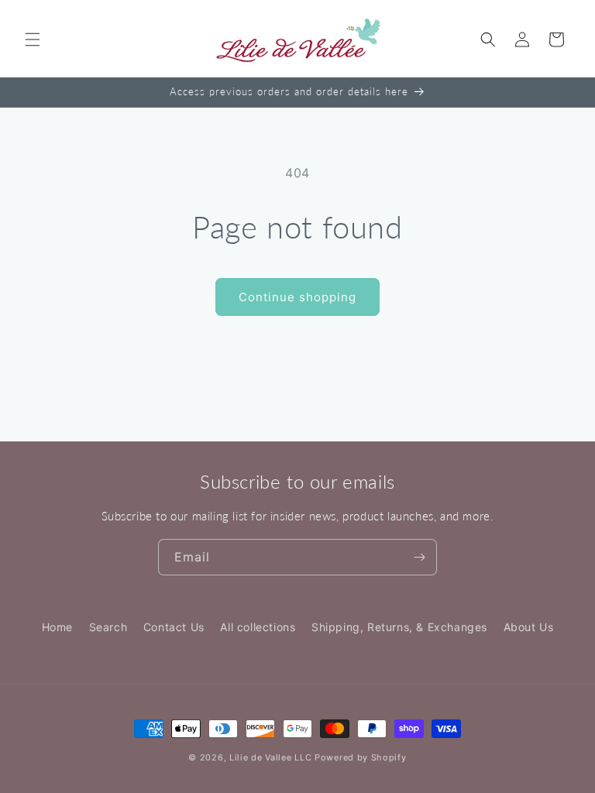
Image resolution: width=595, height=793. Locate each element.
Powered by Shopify (361, 757)
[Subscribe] (419, 557)
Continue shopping (297, 297)
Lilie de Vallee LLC (270, 757)
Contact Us (174, 626)
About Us (529, 626)
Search (108, 626)
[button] (32, 39)
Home (57, 626)
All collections (257, 626)
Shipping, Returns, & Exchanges (399, 626)
